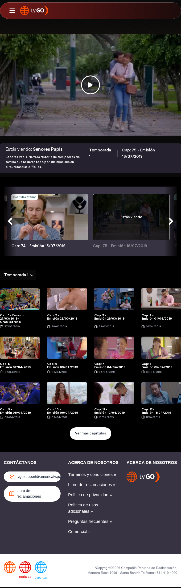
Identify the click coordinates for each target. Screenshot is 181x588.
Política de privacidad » (90, 494)
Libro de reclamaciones (28, 493)
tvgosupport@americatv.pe (38, 477)
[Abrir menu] (12, 10)
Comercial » (79, 531)
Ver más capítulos (90, 433)
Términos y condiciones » (92, 474)
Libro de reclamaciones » (91, 484)
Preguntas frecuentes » (90, 521)
